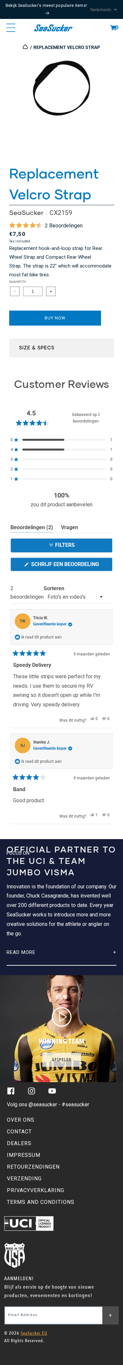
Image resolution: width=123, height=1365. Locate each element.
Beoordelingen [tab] (31, 528)
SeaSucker (26, 212)
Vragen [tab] (69, 528)
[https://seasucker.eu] (26, 47)
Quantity (17, 282)
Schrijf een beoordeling (71, 566)
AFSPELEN (62, 1060)
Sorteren (54, 588)
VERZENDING (24, 1178)
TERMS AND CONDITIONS (40, 1202)
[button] (113, 28)
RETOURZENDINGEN (33, 1167)
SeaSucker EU (34, 1333)
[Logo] (54, 28)
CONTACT (19, 1131)
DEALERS (19, 1143)
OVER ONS (20, 1120)
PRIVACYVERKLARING (35, 1190)
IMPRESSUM (23, 1155)
